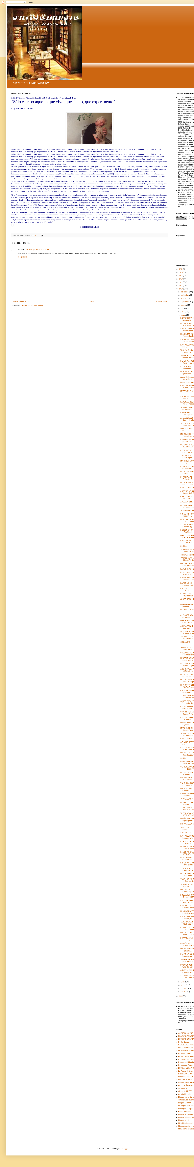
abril (182, 982)
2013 (181, 279)
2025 (181, 269)
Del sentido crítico (185, 1054)
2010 (181, 289)
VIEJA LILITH (183, 1088)
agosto (183, 305)
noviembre (185, 295)
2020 (181, 272)
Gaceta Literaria (184, 1094)
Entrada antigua (161, 301)
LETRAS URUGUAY (186, 1051)
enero (183, 992)
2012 (181, 282)
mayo (183, 315)
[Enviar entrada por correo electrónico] (42, 235)
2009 (181, 996)
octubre (184, 298)
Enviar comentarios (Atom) (32, 306)
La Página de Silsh (185, 1071)
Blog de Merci (183, 1120)
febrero (184, 989)
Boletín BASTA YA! (185, 1074)
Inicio (91, 301)
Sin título (183, 546)
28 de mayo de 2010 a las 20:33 (38, 250)
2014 (181, 276)
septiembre (185, 302)
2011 (181, 286)
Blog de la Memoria (185, 1114)
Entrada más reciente (20, 301)
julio (182, 308)
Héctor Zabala (183, 1042)
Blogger (125, 1149)
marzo (183, 985)
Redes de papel (184, 1112)
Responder (22, 257)
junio (183, 312)
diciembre (185, 292)
